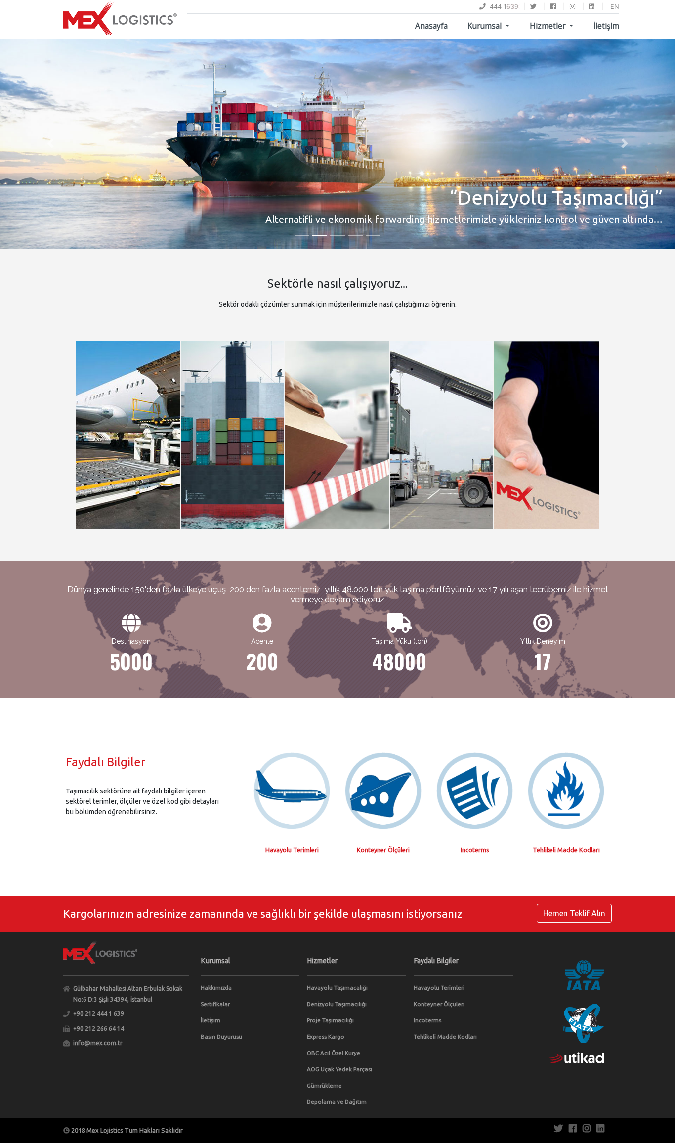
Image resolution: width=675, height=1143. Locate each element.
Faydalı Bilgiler (436, 961)
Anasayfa (431, 26)
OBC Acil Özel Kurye (333, 1053)
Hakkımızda (216, 987)
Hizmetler (549, 26)
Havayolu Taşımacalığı (337, 987)
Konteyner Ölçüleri (439, 1004)
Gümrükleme (324, 1085)
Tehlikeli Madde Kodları (445, 1036)
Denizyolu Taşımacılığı (337, 1004)
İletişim (606, 26)
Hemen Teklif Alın (574, 913)
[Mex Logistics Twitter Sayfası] (533, 6)
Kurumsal (485, 26)
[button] (50, 143)
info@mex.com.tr (98, 1043)
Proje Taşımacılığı (330, 1020)
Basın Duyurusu (221, 1036)
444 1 (496, 6)
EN (614, 6)
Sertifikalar (215, 1004)
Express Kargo (325, 1036)
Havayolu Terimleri (439, 987)
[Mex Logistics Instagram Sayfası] (572, 6)
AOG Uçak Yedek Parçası (339, 1069)
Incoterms (427, 1020)
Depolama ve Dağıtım (337, 1102)
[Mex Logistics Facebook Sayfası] (553, 6)
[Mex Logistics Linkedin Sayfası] (591, 6)
